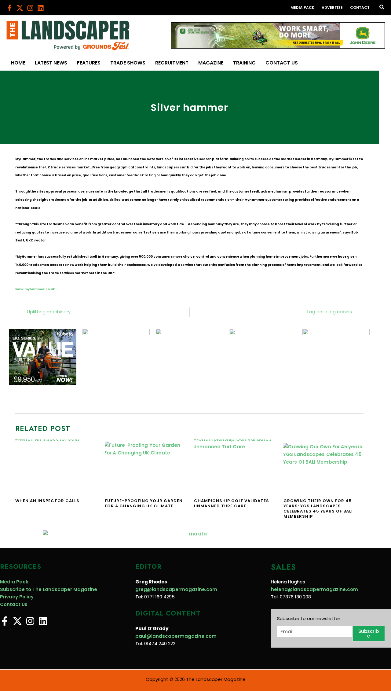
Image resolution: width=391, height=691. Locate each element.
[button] (382, 7)
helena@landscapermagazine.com (314, 589)
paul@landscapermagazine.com (176, 636)
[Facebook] (9, 8)
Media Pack (14, 582)
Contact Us (13, 604)
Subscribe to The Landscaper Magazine (48, 589)
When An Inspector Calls (47, 501)
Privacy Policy (17, 597)
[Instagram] (30, 8)
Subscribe (368, 633)
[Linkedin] (40, 8)
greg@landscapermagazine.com (176, 589)
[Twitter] (19, 8)
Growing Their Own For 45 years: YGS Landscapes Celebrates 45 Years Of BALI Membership (318, 508)
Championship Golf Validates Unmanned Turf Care (231, 503)
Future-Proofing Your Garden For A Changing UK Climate (144, 503)
